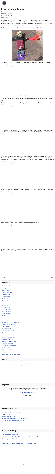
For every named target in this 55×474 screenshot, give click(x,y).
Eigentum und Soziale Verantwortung (11, 354)
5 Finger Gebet (6, 307)
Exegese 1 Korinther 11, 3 (8, 337)
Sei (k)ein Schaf (6, 309)
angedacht (9, 13)
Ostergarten (5, 288)
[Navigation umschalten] (53, 3)
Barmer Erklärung (6, 328)
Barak (3, 303)
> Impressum (25, 462)
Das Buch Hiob (6, 326)
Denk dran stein (6, 286)
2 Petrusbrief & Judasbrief (8, 343)
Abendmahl (5, 298)
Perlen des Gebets (6, 311)
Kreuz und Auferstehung (8, 330)
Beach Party (5, 300)
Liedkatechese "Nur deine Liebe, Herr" (11, 335)
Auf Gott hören (6, 315)
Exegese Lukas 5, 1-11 (7, 352)
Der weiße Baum (6, 294)
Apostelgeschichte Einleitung (9, 341)
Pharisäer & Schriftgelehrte (9, 345)
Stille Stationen (6, 313)
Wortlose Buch (6, 296)
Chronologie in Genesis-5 (8, 324)
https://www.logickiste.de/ (27, 392)
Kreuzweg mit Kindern (7, 318)
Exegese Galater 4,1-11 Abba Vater (11, 322)
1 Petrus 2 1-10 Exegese (8, 350)
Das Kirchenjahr (6, 290)
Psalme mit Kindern (7, 292)
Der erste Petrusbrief (7, 339)
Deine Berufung (6, 332)
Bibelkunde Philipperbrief (8, 347)
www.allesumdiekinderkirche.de (38, 27)
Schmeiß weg (5, 305)
